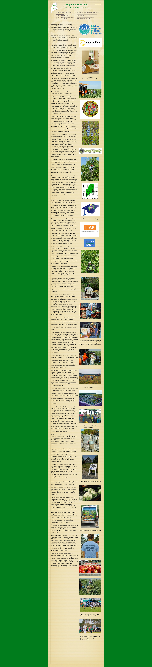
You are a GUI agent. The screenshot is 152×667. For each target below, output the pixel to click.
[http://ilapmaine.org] (89, 236)
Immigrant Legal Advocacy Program (85, 17)
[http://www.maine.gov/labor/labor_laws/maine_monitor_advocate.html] (89, 247)
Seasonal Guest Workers (62, 18)
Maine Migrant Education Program (65, 17)
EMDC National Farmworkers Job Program (87, 14)
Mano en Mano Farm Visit (62, 15)
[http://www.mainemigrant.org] (90, 34)
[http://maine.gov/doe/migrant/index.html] (90, 118)
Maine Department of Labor (83, 18)
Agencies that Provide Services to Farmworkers (87, 12)
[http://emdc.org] (90, 154)
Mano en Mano (60, 14)
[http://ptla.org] (90, 198)
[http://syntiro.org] (90, 215)
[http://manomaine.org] (90, 47)
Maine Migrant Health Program (64, 12)
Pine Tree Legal (80, 15)
